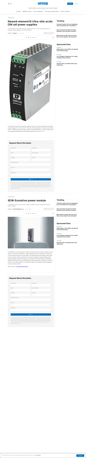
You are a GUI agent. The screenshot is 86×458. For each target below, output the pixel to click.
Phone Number (34, 152)
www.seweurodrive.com (22, 266)
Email (12, 152)
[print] (53, 37)
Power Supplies (11, 17)
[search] (11, 4)
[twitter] (30, 37)
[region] (43, 455)
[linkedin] (28, 37)
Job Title (33, 157)
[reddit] (32, 37)
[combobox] (31, 169)
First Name (13, 148)
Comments (13, 172)
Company (13, 157)
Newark (15, 33)
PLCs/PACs (18, 11)
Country (13, 167)
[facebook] (26, 37)
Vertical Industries (65, 11)
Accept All (80, 455)
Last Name (34, 148)
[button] (9, 4)
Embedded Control (27, 11)
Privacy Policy (38, 455)
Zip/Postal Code (14, 162)
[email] (35, 37)
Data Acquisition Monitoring (52, 11)
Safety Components (38, 11)
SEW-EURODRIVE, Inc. (18, 209)
